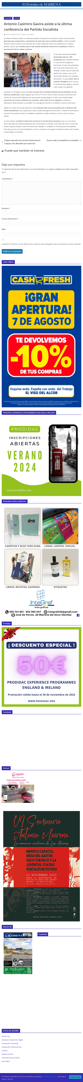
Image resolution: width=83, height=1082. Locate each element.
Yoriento (5, 1051)
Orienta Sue (6, 1036)
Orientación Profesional (10, 1043)
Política (16, 18)
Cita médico (6, 1061)
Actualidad (8, 18)
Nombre (6, 208)
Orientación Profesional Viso (12, 1047)
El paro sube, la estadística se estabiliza (63, 140)
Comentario (7, 179)
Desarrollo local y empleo (11, 1058)
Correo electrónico (10, 219)
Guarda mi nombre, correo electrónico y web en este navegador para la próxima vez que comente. (41, 244)
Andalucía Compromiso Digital (12, 1040)
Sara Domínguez (29, 34)
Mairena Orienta (7, 1054)
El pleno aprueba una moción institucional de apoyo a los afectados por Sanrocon (22, 142)
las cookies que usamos (49, 1076)
